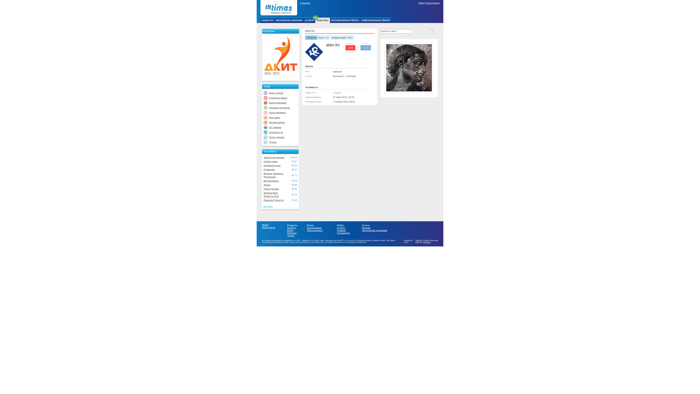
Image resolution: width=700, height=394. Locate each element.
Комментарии (339, 38)
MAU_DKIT (272, 73)
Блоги (290, 230)
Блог (321, 38)
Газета (290, 235)
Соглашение (343, 233)
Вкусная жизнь (271, 181)
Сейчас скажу (271, 161)
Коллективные (314, 228)
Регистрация (268, 227)
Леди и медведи (277, 112)
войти (422, 3)
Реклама (366, 228)
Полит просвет (277, 137)
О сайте (341, 228)
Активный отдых (272, 165)
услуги (309, 20)
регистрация (433, 3)
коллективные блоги (345, 20)
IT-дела (273, 142)
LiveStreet (427, 242)
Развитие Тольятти (273, 200)
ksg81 (338, 92)
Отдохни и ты (276, 132)
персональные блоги (376, 20)
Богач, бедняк (276, 93)
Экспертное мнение (274, 157)
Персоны (292, 233)
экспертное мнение (289, 20)
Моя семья (274, 117)
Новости (291, 228)
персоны (322, 20)
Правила (341, 230)
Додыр (267, 185)
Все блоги (268, 206)
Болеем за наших (278, 98)
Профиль (311, 38)
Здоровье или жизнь (279, 108)
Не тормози (275, 127)
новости (267, 20)
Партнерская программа (374, 230)
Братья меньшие (278, 103)
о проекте (305, 3)
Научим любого (277, 122)
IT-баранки (269, 169)
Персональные (315, 230)
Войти (265, 225)
